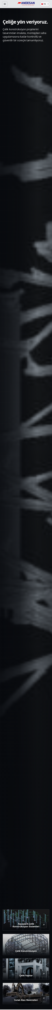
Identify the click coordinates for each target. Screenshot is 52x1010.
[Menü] (4, 4)
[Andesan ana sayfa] (26, 4)
